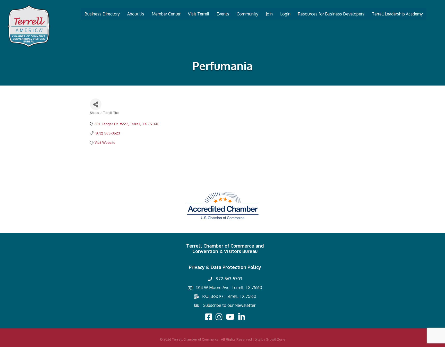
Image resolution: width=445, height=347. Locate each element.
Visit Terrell (198, 13)
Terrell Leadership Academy (397, 13)
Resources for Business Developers (331, 13)
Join (269, 13)
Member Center (166, 13)
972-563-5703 (229, 278)
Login (285, 13)
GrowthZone (275, 339)
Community (247, 13)
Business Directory (102, 13)
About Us (135, 13)
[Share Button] (95, 104)
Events (223, 13)
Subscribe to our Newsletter (229, 305)
